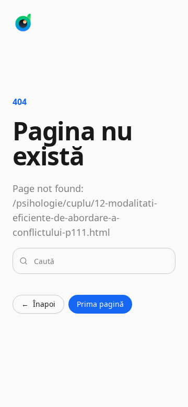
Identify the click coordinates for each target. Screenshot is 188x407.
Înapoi (38, 304)
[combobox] (100, 260)
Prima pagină (100, 304)
